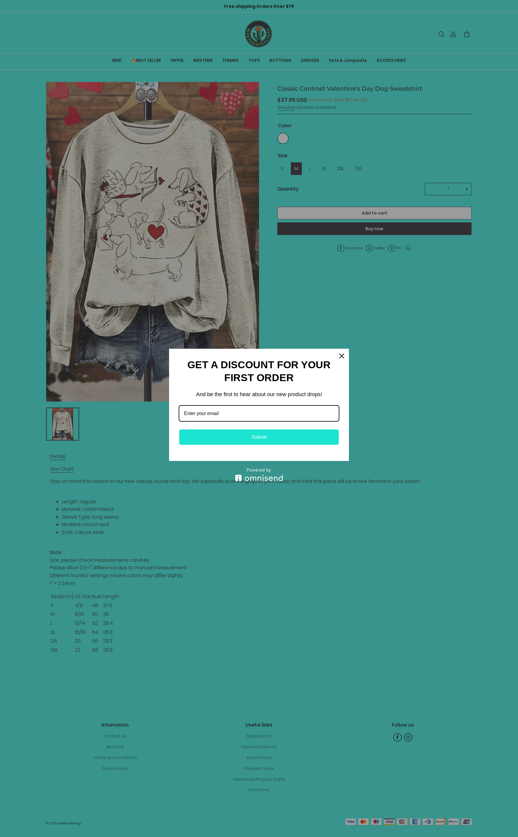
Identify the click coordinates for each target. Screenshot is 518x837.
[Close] (342, 356)
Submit (259, 437)
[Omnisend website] (259, 474)
